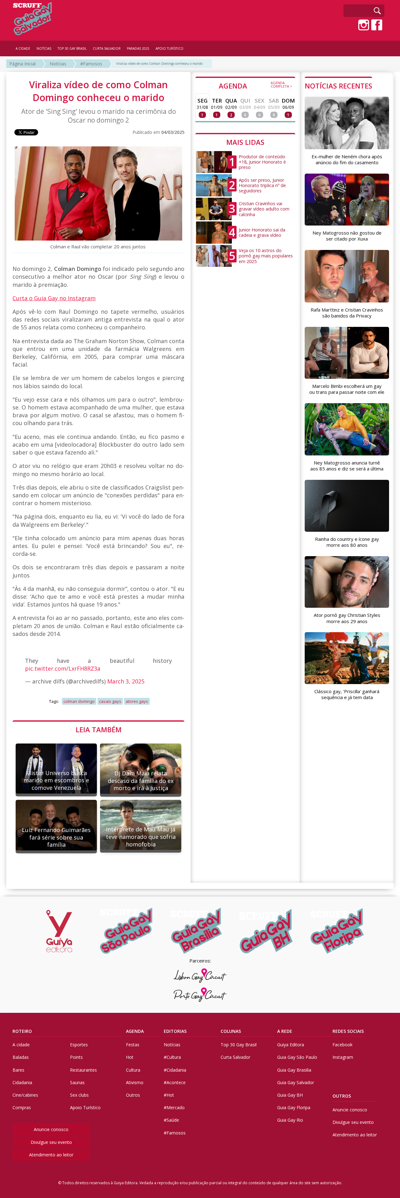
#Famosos (91, 64)
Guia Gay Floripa (293, 1107)
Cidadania (22, 1082)
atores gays (137, 701)
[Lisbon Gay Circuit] (200, 975)
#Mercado (174, 1107)
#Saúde (171, 1120)
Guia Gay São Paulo (297, 1057)
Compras (21, 1107)
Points (76, 1057)
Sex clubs (79, 1095)
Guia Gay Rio (290, 1120)
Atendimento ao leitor (51, 1155)
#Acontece (175, 1082)
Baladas (20, 1057)
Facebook (342, 1045)
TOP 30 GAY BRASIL (72, 48)
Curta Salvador (235, 1057)
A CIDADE (23, 48)
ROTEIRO (22, 1031)
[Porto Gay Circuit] (200, 994)
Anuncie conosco (51, 1129)
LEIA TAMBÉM (99, 729)
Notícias (58, 64)
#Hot (169, 1095)
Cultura (133, 1070)
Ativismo (134, 1082)
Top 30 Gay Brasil (239, 1045)
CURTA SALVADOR (107, 48)
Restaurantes (83, 1070)
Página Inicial (22, 64)
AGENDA (255, 85)
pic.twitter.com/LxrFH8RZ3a (62, 668)
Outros (133, 1095)
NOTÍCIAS (44, 48)
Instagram (342, 1057)
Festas (132, 1045)
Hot (129, 1057)
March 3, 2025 (125, 681)
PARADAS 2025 (138, 48)
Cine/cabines (25, 1095)
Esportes (79, 1045)
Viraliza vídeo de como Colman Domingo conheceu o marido (159, 63)
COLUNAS (231, 1031)
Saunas (77, 1082)
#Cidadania (175, 1070)
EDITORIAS (175, 1031)
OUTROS (341, 1096)
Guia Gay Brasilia (294, 1070)
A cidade (21, 1045)
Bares (18, 1070)
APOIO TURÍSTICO (169, 48)
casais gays (110, 701)
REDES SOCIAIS (348, 1031)
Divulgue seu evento (51, 1142)
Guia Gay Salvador (295, 1082)
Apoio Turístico (85, 1107)
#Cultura (172, 1057)
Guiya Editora (290, 1045)
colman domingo (79, 701)
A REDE (284, 1031)
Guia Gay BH (290, 1095)
